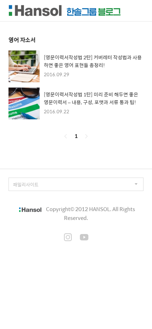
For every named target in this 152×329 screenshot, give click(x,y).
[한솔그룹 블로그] (64, 10)
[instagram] (68, 238)
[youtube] (84, 238)
